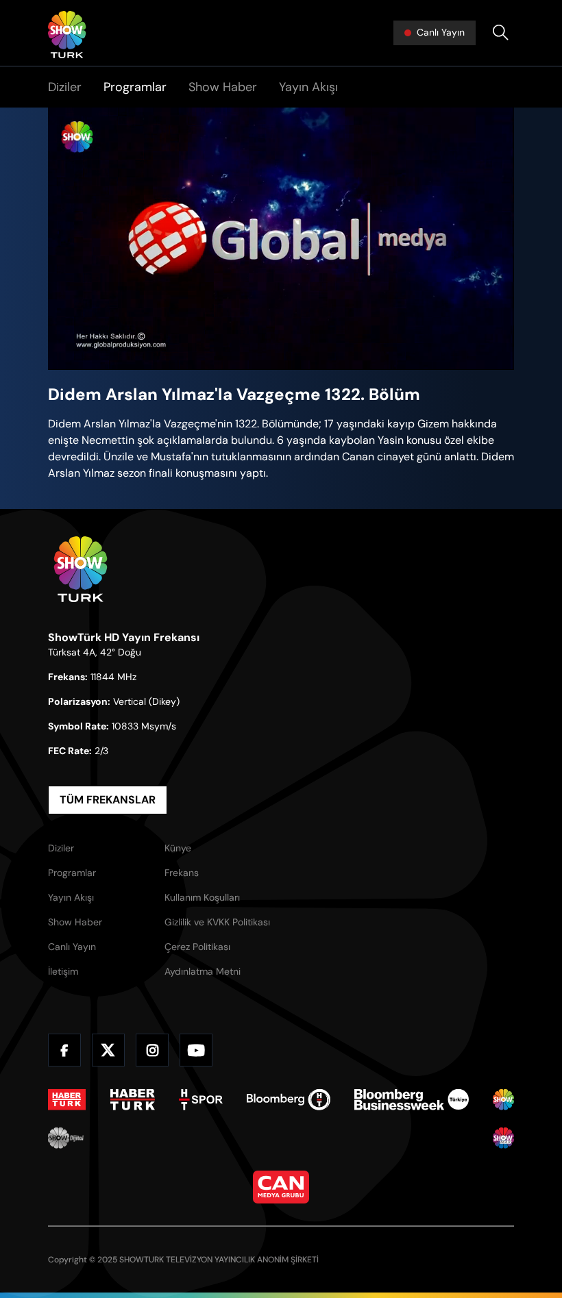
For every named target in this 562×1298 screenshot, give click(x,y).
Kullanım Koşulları (202, 897)
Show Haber (222, 87)
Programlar (135, 87)
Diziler (65, 87)
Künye (177, 848)
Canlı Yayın (72, 946)
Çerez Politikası (197, 946)
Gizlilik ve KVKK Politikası (217, 922)
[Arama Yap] (500, 33)
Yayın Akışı (308, 87)
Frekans (181, 872)
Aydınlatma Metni (202, 971)
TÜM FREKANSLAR (108, 799)
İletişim (63, 971)
